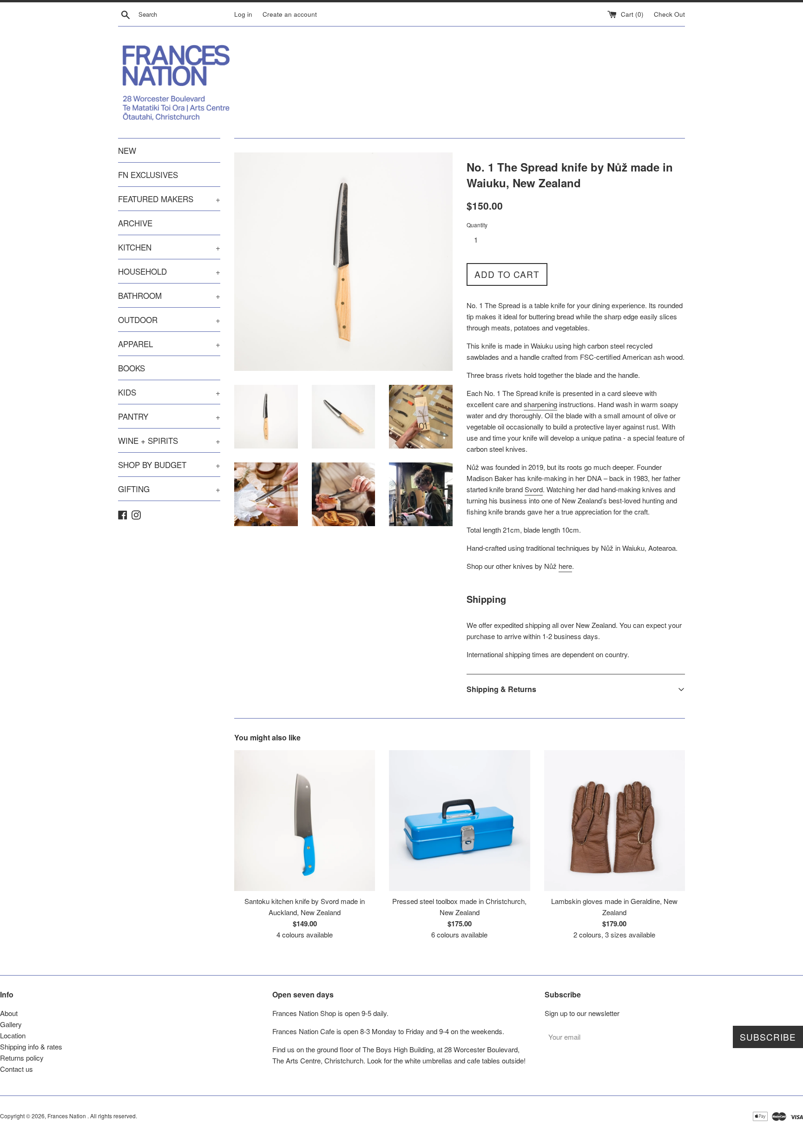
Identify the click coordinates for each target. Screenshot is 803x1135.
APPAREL (169, 344)
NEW (127, 150)
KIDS (169, 392)
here (565, 566)
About (9, 1013)
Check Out (669, 14)
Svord (534, 489)
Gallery (11, 1024)
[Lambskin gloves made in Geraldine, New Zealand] (614, 820)
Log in (243, 14)
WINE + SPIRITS (169, 440)
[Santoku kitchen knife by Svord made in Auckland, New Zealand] (304, 820)
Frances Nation (67, 1116)
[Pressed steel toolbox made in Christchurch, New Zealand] (459, 820)
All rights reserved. (113, 1116)
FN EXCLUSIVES (148, 174)
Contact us (16, 1069)
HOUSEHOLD (169, 271)
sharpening (540, 404)
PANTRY (169, 416)
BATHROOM (169, 295)
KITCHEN (169, 247)
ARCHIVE (135, 223)
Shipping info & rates (31, 1046)
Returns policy (22, 1057)
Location (13, 1035)
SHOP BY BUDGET (169, 464)
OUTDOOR (169, 319)
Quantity (477, 225)
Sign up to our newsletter (582, 1013)
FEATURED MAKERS (169, 199)
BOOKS (131, 368)
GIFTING (169, 489)
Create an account (290, 14)
